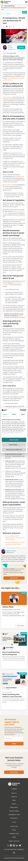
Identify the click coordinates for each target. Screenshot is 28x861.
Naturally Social (8, 185)
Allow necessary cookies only (14, 449)
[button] (26, 2)
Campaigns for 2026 (14, 814)
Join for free (14, 772)
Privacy (14, 830)
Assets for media (14, 811)
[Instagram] (14, 845)
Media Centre (14, 807)
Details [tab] (14, 414)
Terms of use (14, 826)
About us (14, 793)
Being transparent (8, 97)
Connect (21, 47)
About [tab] (23, 414)
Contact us (14, 796)
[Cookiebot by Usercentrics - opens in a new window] (20, 410)
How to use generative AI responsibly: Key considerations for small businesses (15, 537)
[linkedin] (10, 26)
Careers (14, 804)
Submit (14, 743)
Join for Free (14, 578)
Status (14, 837)
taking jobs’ (18, 176)
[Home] (2, 6)
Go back (8, 14)
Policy (14, 800)
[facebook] (7, 26)
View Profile (20, 625)
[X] (8, 845)
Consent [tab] (5, 414)
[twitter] (4, 26)
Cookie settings (13, 444)
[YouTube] (20, 845)
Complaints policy (14, 833)
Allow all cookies (14, 439)
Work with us (14, 818)
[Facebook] (11, 845)
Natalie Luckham (11, 551)
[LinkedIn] (17, 845)
